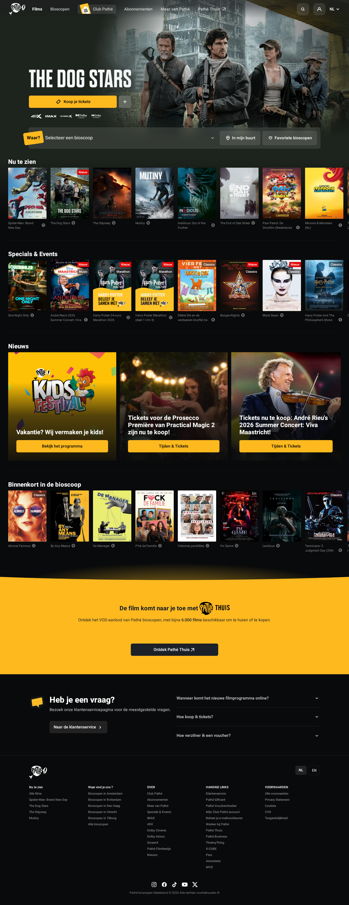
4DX (150, 824)
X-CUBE (211, 848)
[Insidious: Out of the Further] (197, 193)
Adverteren (213, 861)
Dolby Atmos (156, 836)
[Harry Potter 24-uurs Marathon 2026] (112, 285)
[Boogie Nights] (239, 285)
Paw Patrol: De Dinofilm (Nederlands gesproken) (277, 228)
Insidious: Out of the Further (191, 225)
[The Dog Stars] (70, 193)
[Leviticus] (282, 516)
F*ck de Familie (146, 546)
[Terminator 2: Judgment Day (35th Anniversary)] (324, 516)
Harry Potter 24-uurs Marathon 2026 (107, 317)
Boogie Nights (230, 315)
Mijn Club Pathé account (223, 812)
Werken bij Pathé (217, 824)
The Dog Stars (60, 223)
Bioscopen (59, 9)
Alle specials (325, 253)
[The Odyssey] (112, 193)
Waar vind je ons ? (100, 787)
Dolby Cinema (156, 830)
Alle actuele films (321, 161)
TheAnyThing (215, 842)
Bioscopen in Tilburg (102, 818)
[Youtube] (185, 884)
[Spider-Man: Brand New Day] (27, 193)
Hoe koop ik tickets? (195, 717)
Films (37, 9)
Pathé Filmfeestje (159, 848)
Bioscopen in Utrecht (102, 812)
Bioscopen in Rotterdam (104, 799)
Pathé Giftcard (215, 799)
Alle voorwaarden (276, 793)
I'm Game (226, 546)
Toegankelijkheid (276, 818)
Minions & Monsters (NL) (318, 225)
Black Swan (270, 315)
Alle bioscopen (98, 824)
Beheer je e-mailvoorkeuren (224, 818)
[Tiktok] (174, 884)
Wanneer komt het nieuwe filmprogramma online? (223, 698)
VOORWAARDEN (276, 787)
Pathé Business (216, 836)
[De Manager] (112, 516)
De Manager (101, 546)
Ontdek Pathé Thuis (172, 650)
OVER (151, 787)
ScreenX (152, 842)
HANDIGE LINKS (217, 787)
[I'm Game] (239, 516)
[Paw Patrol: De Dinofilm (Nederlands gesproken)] (282, 193)
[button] (303, 9)
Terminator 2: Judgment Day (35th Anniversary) (319, 550)
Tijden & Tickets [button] (173, 446)
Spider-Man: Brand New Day (20, 225)
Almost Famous (19, 546)
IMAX (151, 818)
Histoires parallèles (191, 546)
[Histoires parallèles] (197, 516)
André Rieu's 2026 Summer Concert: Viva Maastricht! (66, 320)
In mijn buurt (243, 138)
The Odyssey (101, 223)
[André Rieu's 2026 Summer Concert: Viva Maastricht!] (70, 285)
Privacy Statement (277, 799)
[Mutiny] (154, 193)
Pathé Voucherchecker (221, 806)
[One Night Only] (27, 285)
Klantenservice (216, 793)
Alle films (35, 793)
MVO (209, 867)
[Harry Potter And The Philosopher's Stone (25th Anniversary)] (324, 285)
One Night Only (18, 315)
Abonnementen (138, 9)
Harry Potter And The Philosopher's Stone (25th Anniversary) (319, 320)
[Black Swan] (282, 285)
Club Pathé (103, 9)
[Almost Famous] (27, 516)
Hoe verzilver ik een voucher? (204, 735)
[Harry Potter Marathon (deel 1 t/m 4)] (154, 285)
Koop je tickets (77, 102)
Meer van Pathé (175, 9)
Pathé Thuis (209, 9)
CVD (268, 812)
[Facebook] (164, 884)
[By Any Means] (70, 516)
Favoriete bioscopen (293, 138)
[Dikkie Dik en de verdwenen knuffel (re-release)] (197, 285)
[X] (195, 884)
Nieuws (152, 855)
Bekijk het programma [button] (62, 446)
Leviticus (269, 546)
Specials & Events (159, 812)
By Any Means (60, 546)
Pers (209, 855)
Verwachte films (322, 484)
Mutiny (140, 223)
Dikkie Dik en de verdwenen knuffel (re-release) (193, 320)
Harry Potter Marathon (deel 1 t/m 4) (151, 317)
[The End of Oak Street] (239, 193)
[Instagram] (154, 884)
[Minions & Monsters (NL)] (324, 193)
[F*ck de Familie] (154, 516)
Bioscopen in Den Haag (104, 806)
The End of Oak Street (235, 223)
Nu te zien (36, 787)
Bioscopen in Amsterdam (105, 793)
